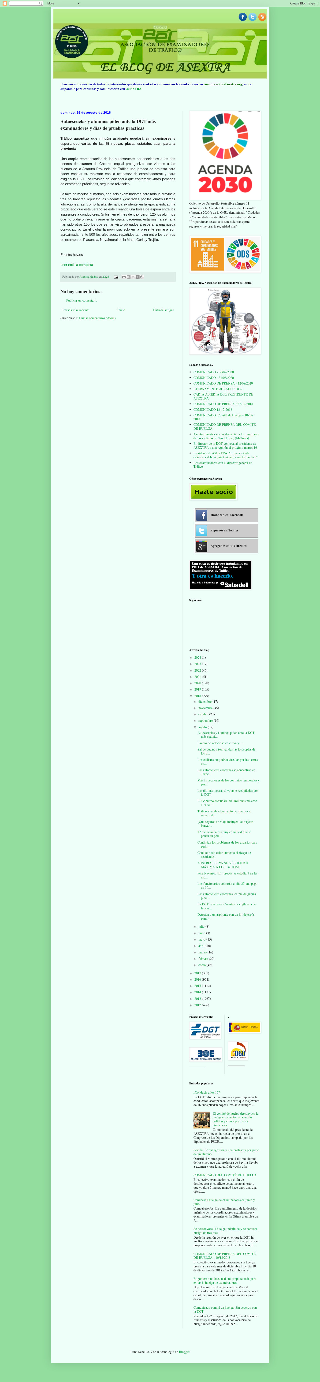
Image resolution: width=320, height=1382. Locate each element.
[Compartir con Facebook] (137, 277)
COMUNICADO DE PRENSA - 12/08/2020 (223, 383)
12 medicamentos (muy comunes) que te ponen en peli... (224, 834)
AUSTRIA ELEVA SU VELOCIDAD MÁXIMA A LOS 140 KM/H (222, 865)
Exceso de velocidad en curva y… (219, 743)
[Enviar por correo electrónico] (124, 277)
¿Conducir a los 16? (206, 1092)
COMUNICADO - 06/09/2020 (213, 372)
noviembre (205, 708)
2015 (198, 985)
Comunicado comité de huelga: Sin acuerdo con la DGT (225, 1309)
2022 (198, 670)
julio (201, 926)
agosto (203, 727)
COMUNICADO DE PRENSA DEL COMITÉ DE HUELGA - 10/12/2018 (224, 1255)
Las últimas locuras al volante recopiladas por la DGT (227, 792)
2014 (198, 992)
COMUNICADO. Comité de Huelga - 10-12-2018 (223, 417)
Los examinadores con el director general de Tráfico (222, 464)
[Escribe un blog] (128, 277)
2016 (198, 979)
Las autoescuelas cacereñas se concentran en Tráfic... (226, 772)
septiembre (206, 720)
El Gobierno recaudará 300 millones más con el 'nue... (227, 803)
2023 (198, 663)
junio (202, 933)
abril (201, 945)
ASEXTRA (133, 88)
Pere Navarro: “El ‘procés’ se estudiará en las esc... (227, 875)
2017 (198, 973)
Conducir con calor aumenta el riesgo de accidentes (224, 854)
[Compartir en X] (132, 277)
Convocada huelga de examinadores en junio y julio (224, 1202)
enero (202, 965)
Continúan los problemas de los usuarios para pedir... (227, 844)
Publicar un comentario (81, 300)
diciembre (205, 701)
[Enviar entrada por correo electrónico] (116, 277)
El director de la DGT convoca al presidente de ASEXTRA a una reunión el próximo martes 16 (225, 445)
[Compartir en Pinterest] (141, 277)
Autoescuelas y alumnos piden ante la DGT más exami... (226, 734)
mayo (202, 939)
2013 (198, 998)
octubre (203, 714)
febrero (203, 958)
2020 (198, 683)
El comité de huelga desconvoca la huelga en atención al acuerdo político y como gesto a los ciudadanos (235, 1119)
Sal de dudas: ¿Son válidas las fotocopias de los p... (226, 751)
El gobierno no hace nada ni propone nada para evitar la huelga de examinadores (224, 1280)
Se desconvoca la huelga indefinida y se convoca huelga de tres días (225, 1230)
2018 (198, 696)
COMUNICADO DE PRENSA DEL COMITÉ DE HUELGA (224, 426)
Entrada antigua (163, 310)
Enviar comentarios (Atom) (97, 318)
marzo (203, 952)
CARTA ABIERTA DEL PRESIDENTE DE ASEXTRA (223, 396)
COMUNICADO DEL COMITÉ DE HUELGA (225, 1175)
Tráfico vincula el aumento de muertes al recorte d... (224, 813)
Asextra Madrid (89, 277)
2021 (198, 676)
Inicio (121, 310)
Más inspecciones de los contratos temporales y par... (228, 782)
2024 (198, 657)
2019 (198, 689)
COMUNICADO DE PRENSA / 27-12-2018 (223, 404)
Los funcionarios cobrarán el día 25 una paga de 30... (227, 885)
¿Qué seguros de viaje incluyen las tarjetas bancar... (225, 823)
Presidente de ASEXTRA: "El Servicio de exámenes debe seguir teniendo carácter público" (225, 455)
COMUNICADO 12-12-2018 (212, 409)
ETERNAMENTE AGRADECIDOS (217, 389)
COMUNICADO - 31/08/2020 (213, 377)
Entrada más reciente (75, 310)
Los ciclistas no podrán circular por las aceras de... (227, 761)
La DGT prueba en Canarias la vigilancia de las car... (226, 906)
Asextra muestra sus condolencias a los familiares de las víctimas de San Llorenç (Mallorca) (226, 436)
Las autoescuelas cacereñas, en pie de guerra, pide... (227, 896)
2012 (198, 1005)
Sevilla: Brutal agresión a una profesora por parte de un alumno (226, 1152)
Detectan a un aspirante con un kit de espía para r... (225, 916)
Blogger (184, 1351)
